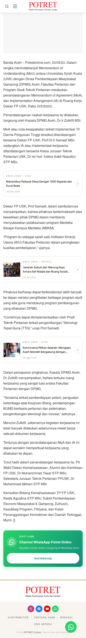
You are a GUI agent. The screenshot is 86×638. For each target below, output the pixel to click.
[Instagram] (31, 608)
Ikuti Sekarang (43, 558)
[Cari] (6, 6)
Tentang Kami (44, 617)
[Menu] (15, 6)
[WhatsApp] (55, 608)
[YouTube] (47, 608)
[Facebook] (39, 608)
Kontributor (18, 617)
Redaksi (66, 617)
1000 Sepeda (43, 624)
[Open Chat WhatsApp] (71, 627)
